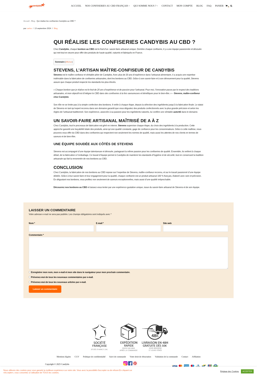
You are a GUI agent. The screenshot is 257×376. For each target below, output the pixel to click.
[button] (129, 5)
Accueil (76, 5)
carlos (29, 28)
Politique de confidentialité (94, 357)
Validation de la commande (166, 357)
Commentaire (36, 235)
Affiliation (196, 357)
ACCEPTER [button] (247, 371)
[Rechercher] (231, 6)
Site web (167, 223)
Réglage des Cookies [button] (229, 371)
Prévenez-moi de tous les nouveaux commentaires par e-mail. (62, 277)
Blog (199, 5)
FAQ (209, 5)
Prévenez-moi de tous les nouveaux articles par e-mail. (58, 282)
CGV (77, 357)
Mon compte (185, 5)
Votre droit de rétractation (140, 357)
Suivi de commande (117, 357)
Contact (167, 5)
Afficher (69, 62)
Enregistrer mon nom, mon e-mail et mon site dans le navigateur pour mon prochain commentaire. (80, 272)
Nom (32, 223)
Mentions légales (64, 357)
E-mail (100, 223)
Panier (219, 5)
